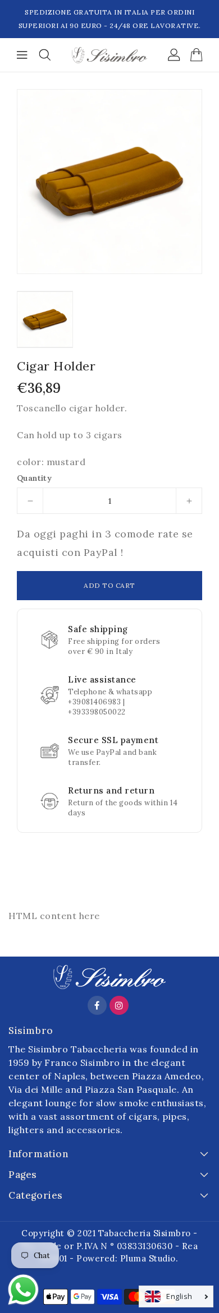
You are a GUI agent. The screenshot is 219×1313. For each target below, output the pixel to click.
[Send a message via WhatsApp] (23, 1289)
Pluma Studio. (149, 1258)
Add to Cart (109, 585)
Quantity (34, 478)
